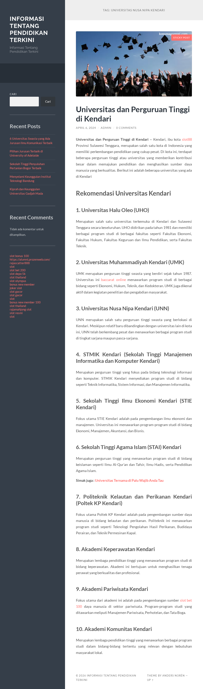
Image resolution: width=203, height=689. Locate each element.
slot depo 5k (18, 273)
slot (12, 266)
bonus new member (22, 284)
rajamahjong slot (21, 309)
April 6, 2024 (86, 127)
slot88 (187, 139)
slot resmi (16, 313)
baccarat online (113, 279)
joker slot (16, 288)
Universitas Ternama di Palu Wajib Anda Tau (129, 480)
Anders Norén (173, 675)
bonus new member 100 (25, 302)
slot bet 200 (18, 270)
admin (106, 127)
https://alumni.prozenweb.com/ (30, 259)
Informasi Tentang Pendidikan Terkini (29, 29)
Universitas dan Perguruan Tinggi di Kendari (133, 113)
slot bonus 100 (19, 256)
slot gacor (16, 291)
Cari (13, 94)
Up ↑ (150, 679)
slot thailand (18, 277)
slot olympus (18, 281)
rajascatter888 (20, 263)
